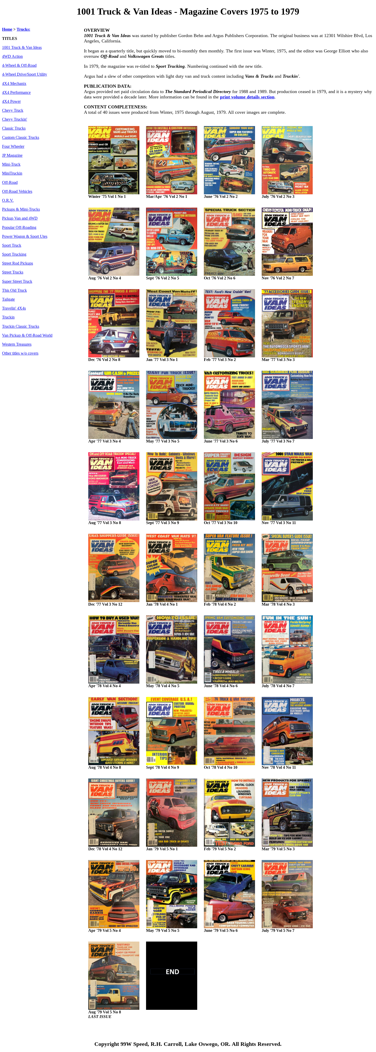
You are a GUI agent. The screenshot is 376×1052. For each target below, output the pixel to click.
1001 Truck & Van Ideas (22, 47)
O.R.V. (8, 200)
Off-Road (10, 182)
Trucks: (23, 29)
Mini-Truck (11, 164)
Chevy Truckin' (14, 119)
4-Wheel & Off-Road (19, 65)
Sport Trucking (14, 254)
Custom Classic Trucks (20, 137)
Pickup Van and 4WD (20, 218)
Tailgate (8, 299)
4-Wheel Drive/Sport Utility (24, 74)
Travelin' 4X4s (14, 308)
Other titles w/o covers (20, 353)
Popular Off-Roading (19, 227)
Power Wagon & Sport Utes (24, 236)
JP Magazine (12, 155)
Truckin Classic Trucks (20, 326)
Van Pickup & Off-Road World (27, 335)
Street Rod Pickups (17, 263)
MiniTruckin (12, 173)
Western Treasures (16, 344)
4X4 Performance (16, 92)
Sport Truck (11, 245)
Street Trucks (12, 272)
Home (7, 29)
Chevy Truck (12, 110)
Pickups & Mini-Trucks (21, 209)
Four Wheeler (13, 146)
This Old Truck (14, 290)
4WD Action (12, 56)
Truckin (8, 317)
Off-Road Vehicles (17, 191)
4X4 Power (11, 101)
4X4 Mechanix (14, 83)
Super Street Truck (17, 281)
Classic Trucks (14, 128)
